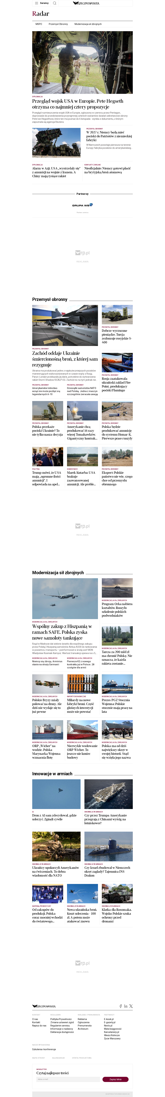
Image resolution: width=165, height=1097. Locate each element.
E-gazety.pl (109, 1058)
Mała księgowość (112, 1064)
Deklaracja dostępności (62, 1067)
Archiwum (83, 1064)
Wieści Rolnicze (112, 1071)
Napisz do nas (39, 1061)
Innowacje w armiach (52, 809)
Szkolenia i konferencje (44, 1085)
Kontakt (36, 1058)
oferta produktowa (82, 1094)
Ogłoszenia (83, 1058)
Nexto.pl (108, 1061)
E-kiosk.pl (109, 1055)
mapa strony (38, 1094)
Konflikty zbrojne (92, 165)
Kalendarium (58, 1094)
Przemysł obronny (49, 299)
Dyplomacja (37, 97)
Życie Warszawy (112, 1074)
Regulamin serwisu (60, 1061)
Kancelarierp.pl (111, 1067)
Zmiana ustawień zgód (62, 1058)
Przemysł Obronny (58, 24)
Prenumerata (85, 1061)
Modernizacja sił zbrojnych (88, 24)
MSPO (39, 24)
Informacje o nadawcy (61, 1064)
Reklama (82, 1055)
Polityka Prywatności (61, 1055)
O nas (35, 1055)
